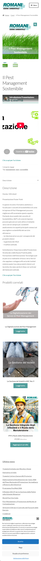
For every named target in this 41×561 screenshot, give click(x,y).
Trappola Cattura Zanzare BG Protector (17, 476)
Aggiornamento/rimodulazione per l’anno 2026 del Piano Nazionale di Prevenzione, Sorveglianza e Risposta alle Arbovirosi (20, 482)
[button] (38, 519)
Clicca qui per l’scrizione (12, 160)
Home (7, 15)
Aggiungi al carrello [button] (20, 445)
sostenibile (24, 169)
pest (17, 169)
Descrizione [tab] (7, 180)
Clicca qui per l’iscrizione (12, 275)
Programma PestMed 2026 (12, 488)
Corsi (12, 15)
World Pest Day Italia (10, 498)
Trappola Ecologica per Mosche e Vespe (17, 469)
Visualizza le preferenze (20, 554)
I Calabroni (6, 514)
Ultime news (9, 461)
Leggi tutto (20, 331)
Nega (20, 547)
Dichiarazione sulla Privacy (21, 558)
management (10, 169)
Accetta (20, 541)
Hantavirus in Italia (9, 472)
